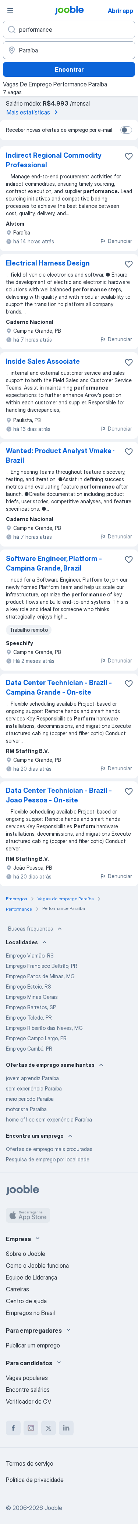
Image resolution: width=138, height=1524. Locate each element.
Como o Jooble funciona (37, 1265)
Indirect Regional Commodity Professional (54, 160)
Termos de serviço (29, 1463)
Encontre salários (28, 1389)
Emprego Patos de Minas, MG (40, 976)
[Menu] (10, 10)
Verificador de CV (28, 1401)
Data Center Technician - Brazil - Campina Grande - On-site (59, 687)
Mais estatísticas (28, 112)
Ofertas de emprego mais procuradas (49, 1149)
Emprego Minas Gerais (32, 997)
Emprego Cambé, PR (29, 1048)
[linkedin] (66, 1428)
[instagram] (31, 1428)
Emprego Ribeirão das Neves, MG (44, 1028)
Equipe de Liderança (31, 1277)
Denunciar (120, 241)
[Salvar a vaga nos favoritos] (128, 156)
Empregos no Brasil (30, 1312)
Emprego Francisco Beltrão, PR (41, 966)
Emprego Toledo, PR (29, 1017)
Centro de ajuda (26, 1301)
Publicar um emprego (33, 1345)
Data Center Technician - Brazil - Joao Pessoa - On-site (59, 795)
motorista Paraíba (26, 1109)
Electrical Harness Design (48, 263)
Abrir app (120, 10)
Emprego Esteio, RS (28, 986)
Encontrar (69, 69)
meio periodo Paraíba (30, 1099)
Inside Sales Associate (43, 361)
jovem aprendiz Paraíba (32, 1078)
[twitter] (48, 1428)
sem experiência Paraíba (34, 1088)
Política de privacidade (35, 1479)
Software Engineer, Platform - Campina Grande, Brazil (54, 563)
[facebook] (13, 1428)
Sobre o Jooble (25, 1253)
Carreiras (17, 1289)
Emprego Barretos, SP (31, 1007)
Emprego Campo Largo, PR (36, 1038)
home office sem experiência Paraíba (49, 1119)
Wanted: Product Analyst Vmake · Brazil (60, 455)
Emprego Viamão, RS (30, 955)
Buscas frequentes (30, 928)
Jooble (53, 1507)
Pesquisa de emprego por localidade (47, 1159)
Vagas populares (27, 1377)
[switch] (126, 130)
